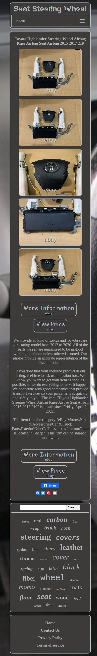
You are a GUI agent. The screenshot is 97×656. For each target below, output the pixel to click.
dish (41, 569)
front (49, 604)
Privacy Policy (50, 638)
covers (68, 538)
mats (76, 587)
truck (50, 528)
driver (74, 580)
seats (77, 559)
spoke (37, 605)
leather (72, 547)
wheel (52, 577)
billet (60, 589)
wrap (34, 528)
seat (44, 596)
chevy (49, 549)
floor (26, 597)
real (38, 520)
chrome (27, 558)
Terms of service (50, 645)
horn (65, 528)
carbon (57, 519)
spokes (22, 550)
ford (77, 598)
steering (36, 537)
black (71, 566)
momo (27, 586)
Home (50, 623)
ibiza (53, 568)
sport (25, 521)
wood (62, 597)
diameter (45, 588)
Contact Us (50, 630)
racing (27, 568)
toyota (44, 559)
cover (60, 557)
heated (62, 605)
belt (75, 521)
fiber (28, 578)
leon (35, 550)
